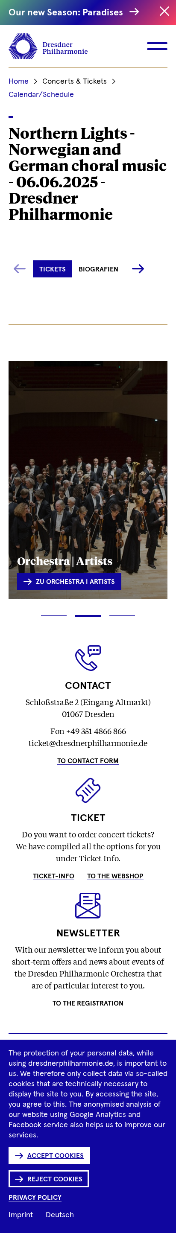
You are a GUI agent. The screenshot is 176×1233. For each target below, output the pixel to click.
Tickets (52, 269)
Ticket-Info (53, 876)
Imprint (21, 1215)
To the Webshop (115, 876)
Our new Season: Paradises (67, 12)
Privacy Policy (35, 1197)
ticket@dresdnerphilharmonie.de (88, 742)
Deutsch (60, 1215)
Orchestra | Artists (64, 560)
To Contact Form (88, 761)
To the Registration (88, 1003)
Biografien (98, 269)
